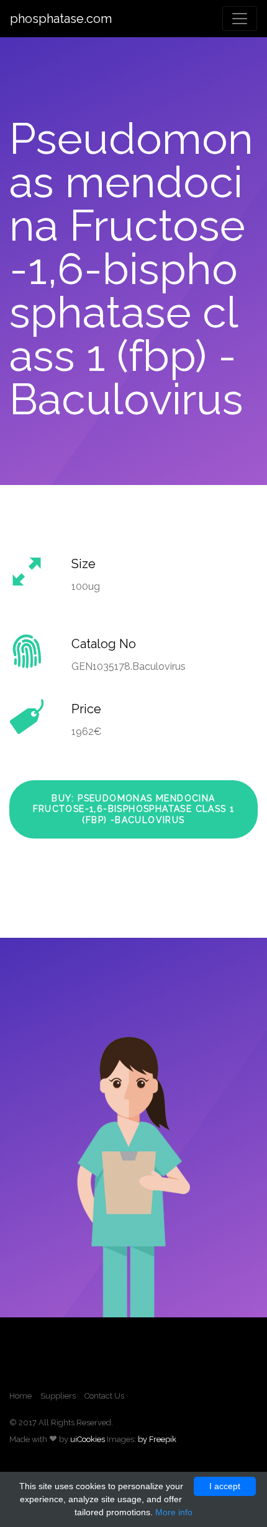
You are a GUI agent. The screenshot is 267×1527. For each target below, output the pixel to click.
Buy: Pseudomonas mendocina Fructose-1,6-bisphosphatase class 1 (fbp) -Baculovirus (134, 809)
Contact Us (104, 1395)
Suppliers (58, 1395)
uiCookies (87, 1439)
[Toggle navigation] (239, 18)
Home (20, 1395)
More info (173, 1512)
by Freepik (157, 1439)
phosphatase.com (61, 18)
